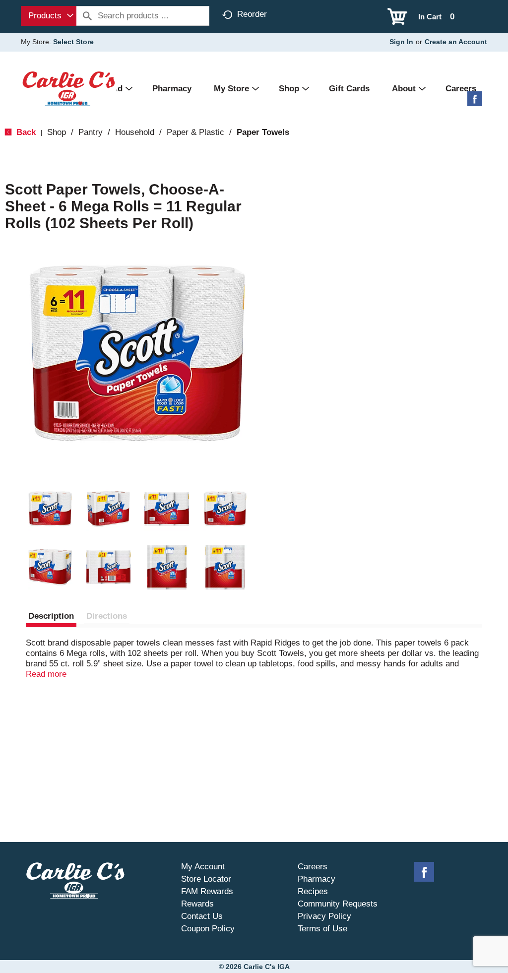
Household (134, 132)
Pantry (90, 132)
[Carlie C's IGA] (69, 88)
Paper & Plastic (195, 132)
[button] (50, 509)
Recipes (313, 891)
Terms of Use (322, 928)
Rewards (197, 903)
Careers (312, 866)
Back (25, 132)
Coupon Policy (208, 928)
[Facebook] (474, 102)
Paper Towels (263, 132)
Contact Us (202, 916)
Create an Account (456, 42)
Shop (56, 132)
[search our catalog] (87, 16)
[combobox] (48, 16)
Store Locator (206, 879)
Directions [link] (106, 616)
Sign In (401, 42)
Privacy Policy (324, 916)
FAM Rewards (207, 891)
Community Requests (338, 903)
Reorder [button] (252, 14)
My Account (203, 866)
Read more (46, 674)
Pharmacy (316, 879)
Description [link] (51, 616)
